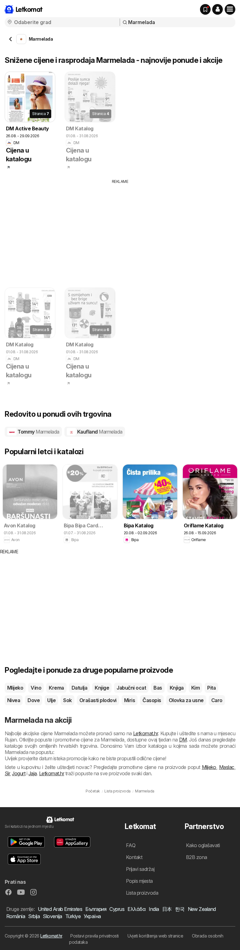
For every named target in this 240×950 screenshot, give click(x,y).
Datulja (79, 688)
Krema (56, 688)
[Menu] (230, 9)
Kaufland (99, 432)
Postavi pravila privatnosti (94, 935)
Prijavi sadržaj (140, 869)
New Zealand (202, 909)
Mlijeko (15, 688)
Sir (7, 773)
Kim (195, 688)
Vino (36, 688)
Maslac (226, 767)
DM (183, 739)
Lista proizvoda (142, 893)
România (15, 916)
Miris (129, 700)
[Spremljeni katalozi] (205, 9)
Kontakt (134, 857)
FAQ (130, 845)
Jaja (32, 773)
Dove (34, 700)
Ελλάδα (137, 909)
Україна (92, 916)
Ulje (51, 700)
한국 (180, 909)
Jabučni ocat (131, 688)
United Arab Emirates (60, 909)
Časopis (151, 700)
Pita (211, 688)
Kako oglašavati (203, 845)
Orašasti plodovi (98, 700)
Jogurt (18, 773)
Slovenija (52, 916)
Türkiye (73, 916)
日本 (167, 909)
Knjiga (177, 688)
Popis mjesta (139, 881)
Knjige (102, 688)
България (95, 909)
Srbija (34, 916)
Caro (216, 700)
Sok (67, 700)
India (154, 909)
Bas (157, 688)
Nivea (13, 700)
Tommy (38, 432)
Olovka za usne (186, 700)
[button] (217, 9)
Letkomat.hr (145, 733)
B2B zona (196, 857)
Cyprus (116, 909)
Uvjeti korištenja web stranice (155, 935)
